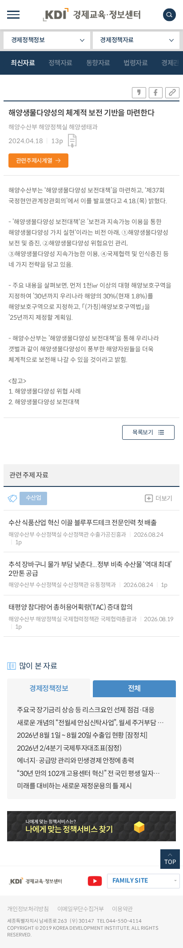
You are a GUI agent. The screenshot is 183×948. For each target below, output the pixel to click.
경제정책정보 (28, 40)
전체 (134, 688)
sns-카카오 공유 (139, 92)
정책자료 (60, 63)
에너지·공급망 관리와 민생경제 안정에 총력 (75, 760)
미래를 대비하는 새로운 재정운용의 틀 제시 (74, 786)
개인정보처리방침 (27, 909)
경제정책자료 (117, 40)
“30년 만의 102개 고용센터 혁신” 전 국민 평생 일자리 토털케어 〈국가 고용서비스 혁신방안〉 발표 (91, 773)
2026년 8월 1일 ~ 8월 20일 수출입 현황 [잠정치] (82, 735)
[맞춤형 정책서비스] (91, 826)
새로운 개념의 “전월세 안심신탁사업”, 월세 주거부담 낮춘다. (91, 723)
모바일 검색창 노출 (169, 14)
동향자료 (98, 63)
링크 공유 (172, 92)
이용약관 (122, 909)
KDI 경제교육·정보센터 (91, 14)
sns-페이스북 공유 (156, 92)
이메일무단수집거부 (80, 909)
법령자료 (135, 63)
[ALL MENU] (13, 15)
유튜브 (95, 881)
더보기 (163, 498)
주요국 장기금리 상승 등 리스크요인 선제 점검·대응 (85, 710)
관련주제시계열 (34, 161)
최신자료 (23, 63)
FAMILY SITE (130, 880)
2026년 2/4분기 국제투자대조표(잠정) (69, 748)
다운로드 (72, 141)
